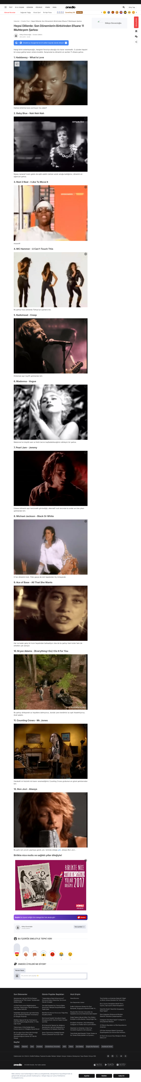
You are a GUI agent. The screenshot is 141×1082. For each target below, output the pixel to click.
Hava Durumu (74, 998)
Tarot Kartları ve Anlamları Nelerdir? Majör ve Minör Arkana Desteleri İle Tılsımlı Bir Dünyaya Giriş (113, 1000)
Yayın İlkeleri (84, 1056)
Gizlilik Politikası (35, 1056)
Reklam (54, 1056)
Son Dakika (79, 1046)
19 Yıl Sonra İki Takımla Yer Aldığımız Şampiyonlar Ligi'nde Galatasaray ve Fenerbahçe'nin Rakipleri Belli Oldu (53, 1027)
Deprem (24, 1046)
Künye (91, 1056)
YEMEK (47, 7)
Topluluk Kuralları (45, 1056)
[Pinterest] (125, 1056)
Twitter (17, 1046)
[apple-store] (98, 1065)
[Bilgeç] (109, 12)
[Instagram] (108, 1056)
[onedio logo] (70, 7)
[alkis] (125, 12)
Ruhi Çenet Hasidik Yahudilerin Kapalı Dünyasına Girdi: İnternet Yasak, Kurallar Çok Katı (54, 1020)
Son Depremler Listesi (77, 1002)
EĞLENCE (39, 7)
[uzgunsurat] (133, 12)
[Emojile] (117, 12)
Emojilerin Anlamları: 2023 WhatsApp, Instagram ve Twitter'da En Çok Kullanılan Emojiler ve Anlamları (83, 1024)
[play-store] (110, 1065)
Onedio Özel (25, 21)
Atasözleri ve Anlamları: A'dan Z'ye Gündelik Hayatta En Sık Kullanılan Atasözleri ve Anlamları (81, 1030)
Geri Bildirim (25, 1056)
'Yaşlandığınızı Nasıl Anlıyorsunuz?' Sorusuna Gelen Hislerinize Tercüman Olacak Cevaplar (54, 1000)
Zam (32, 1046)
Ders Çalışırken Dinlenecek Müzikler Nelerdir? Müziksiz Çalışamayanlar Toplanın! (111, 1016)
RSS (94, 1056)
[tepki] (17, 954)
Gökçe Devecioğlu (31, 34)
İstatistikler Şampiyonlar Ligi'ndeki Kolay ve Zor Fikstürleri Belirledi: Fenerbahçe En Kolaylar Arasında (26, 1014)
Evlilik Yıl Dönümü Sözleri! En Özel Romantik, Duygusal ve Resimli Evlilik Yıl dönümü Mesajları (82, 1008)
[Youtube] (121, 1056)
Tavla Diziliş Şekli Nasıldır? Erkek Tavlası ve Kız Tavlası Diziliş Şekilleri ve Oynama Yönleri (83, 1035)
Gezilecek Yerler (107, 1046)
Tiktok (71, 1046)
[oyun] (121, 12)
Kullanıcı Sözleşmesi (73, 1056)
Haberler (17, 21)
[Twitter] (117, 1056)
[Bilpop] (113, 12)
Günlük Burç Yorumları (52, 1046)
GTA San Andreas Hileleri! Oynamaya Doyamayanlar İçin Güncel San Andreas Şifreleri (112, 1032)
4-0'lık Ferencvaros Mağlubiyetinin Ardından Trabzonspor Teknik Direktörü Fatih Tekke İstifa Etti (26, 1007)
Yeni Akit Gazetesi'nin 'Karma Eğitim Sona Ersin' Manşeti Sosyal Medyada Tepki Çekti (53, 1007)
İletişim (59, 1056)
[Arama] (123, 7)
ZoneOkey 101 (70, 12)
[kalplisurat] (129, 12)
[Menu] (6, 7)
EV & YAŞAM (19, 7)
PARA (54, 7)
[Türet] (104, 12)
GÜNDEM (30, 7)
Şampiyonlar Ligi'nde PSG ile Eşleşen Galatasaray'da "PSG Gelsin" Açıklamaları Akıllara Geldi (27, 1000)
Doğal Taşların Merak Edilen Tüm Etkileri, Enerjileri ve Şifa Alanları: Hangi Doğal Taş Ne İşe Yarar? (83, 1019)
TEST (10, 7)
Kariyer (64, 1056)
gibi (59, 850)
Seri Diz (79, 12)
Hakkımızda (17, 1056)
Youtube (39, 1046)
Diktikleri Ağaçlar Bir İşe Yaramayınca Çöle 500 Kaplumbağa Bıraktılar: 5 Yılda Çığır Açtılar (26, 1021)
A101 (64, 1046)
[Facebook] (112, 1056)
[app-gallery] (121, 1065)
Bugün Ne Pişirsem (92, 1046)
